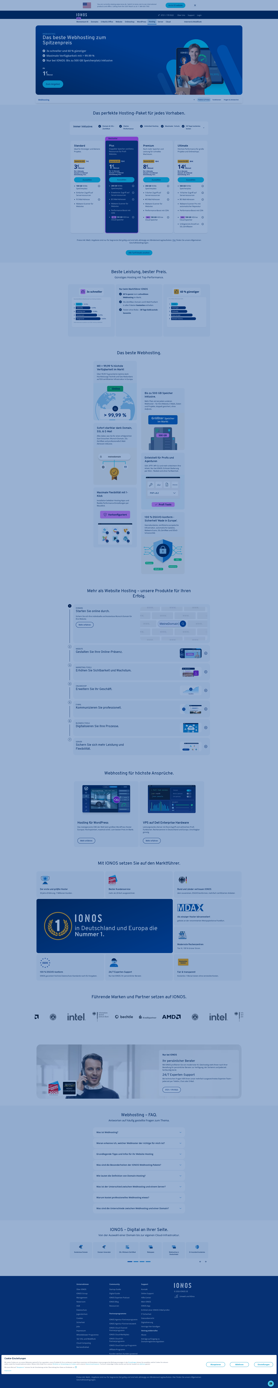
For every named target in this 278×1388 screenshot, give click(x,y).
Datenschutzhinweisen (92, 1364)
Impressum (7, 1370)
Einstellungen (132, 1362)
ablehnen (142, 1364)
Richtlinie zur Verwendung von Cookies (64, 1364)
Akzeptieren (20, 1367)
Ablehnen (239, 1364)
